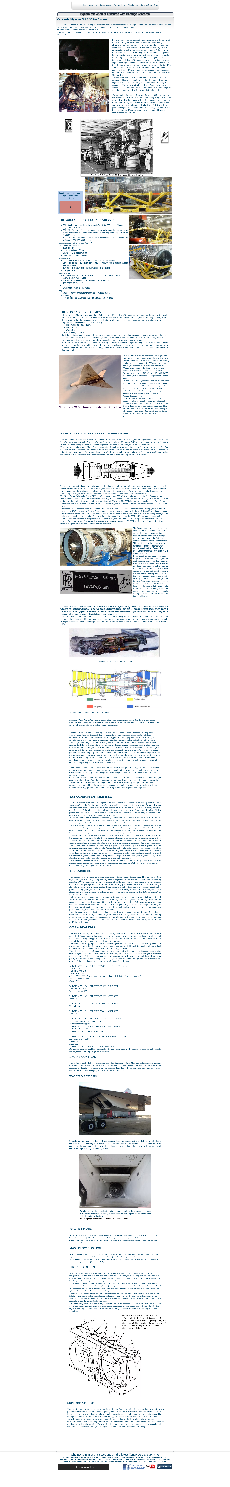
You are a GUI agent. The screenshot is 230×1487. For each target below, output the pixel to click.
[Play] (70, 207)
